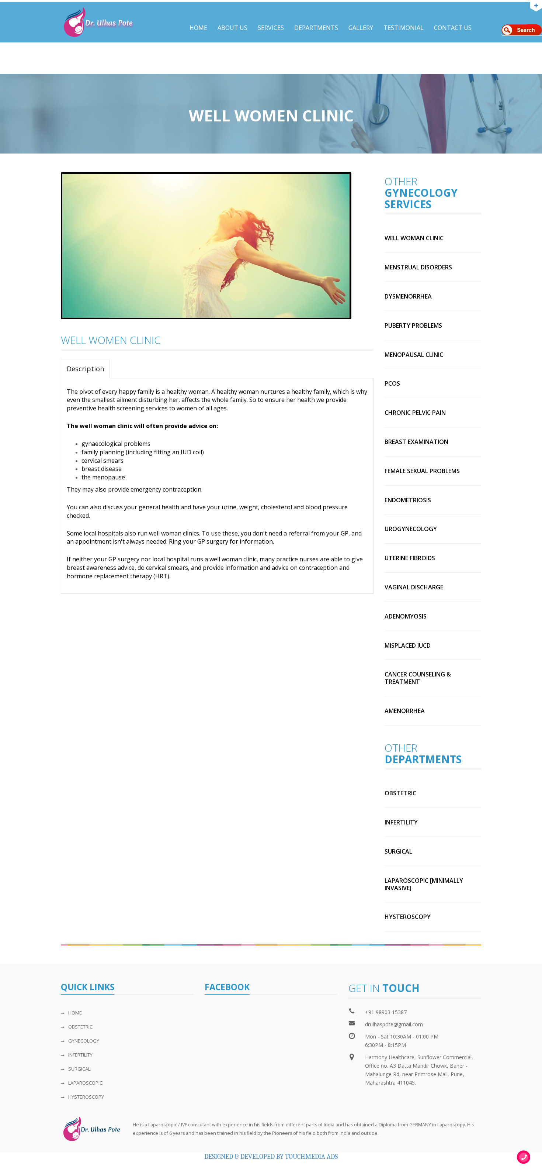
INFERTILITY (80, 1054)
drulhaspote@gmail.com (394, 1024)
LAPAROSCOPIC (85, 1082)
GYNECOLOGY (83, 1040)
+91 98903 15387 (386, 1012)
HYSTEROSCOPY (86, 1096)
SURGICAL (79, 1068)
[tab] (85, 369)
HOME (75, 1012)
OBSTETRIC (80, 1026)
